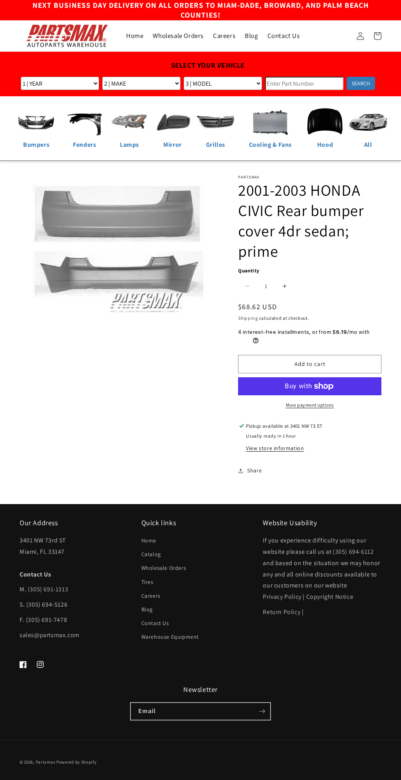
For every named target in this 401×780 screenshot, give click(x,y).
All (368, 145)
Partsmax (46, 762)
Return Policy (281, 612)
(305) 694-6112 (353, 552)
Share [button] (254, 470)
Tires (147, 581)
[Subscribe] (262, 711)
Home (148, 540)
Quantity (248, 270)
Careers (151, 595)
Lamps (129, 145)
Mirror (172, 145)
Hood (325, 145)
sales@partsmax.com (49, 635)
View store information (275, 448)
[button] (343, 36)
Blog (147, 609)
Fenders (84, 145)
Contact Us (155, 623)
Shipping (248, 318)
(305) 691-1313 (48, 589)
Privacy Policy (282, 597)
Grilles (215, 145)
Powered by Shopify (76, 762)
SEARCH (361, 83)
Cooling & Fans (270, 145)
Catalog (151, 554)
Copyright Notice (330, 597)
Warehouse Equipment (170, 636)
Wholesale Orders (163, 567)
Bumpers (36, 145)
